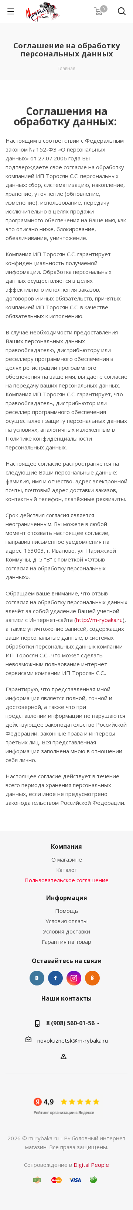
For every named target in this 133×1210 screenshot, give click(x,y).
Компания (66, 846)
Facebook (55, 978)
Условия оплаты (66, 921)
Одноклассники (92, 978)
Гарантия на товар (66, 941)
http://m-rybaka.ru (99, 619)
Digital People (91, 1164)
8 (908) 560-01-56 (70, 1023)
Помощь (66, 910)
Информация (66, 898)
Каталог (66, 869)
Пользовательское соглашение (66, 880)
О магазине (66, 859)
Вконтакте (37, 978)
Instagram (73, 978)
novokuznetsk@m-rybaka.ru (72, 1040)
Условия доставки (66, 931)
